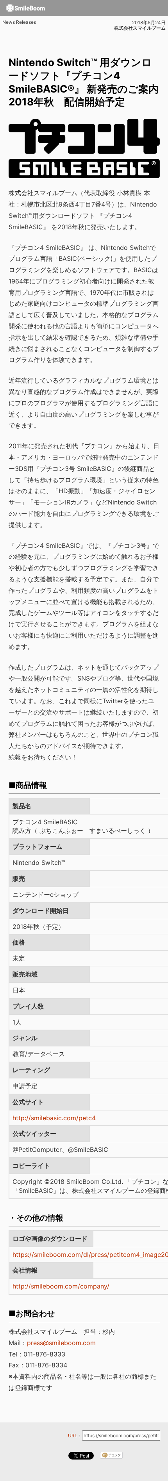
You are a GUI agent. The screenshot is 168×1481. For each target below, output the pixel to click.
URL (72, 1435)
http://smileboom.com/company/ (61, 1286)
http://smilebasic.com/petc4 (54, 1118)
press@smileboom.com (61, 1343)
